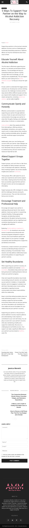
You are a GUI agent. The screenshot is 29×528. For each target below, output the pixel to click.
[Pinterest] (10, 342)
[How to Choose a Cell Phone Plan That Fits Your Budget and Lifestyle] (5, 413)
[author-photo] (14, 367)
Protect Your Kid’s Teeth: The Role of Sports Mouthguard (21, 354)
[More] (17, 342)
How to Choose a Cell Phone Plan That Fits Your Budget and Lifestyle (18, 413)
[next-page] (15, 419)
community (17, 171)
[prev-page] (13, 419)
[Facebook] (3, 342)
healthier (21, 331)
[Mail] (12, 520)
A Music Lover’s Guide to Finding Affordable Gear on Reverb (19, 405)
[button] (2, 2)
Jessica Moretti (14, 368)
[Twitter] (6, 342)
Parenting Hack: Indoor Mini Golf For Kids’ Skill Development (7, 354)
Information (4, 8)
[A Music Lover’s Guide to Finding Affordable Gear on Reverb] (5, 405)
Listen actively (5, 125)
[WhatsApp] (13, 342)
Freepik (6, 42)
